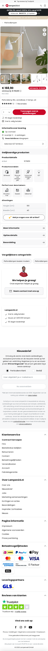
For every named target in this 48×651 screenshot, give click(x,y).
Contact (6, 456)
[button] (5, 79)
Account (6, 468)
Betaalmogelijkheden (11, 460)
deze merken (32, 395)
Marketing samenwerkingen (14, 497)
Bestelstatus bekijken (11, 448)
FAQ (4, 444)
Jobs (4, 493)
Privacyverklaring (10, 538)
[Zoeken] (41, 5)
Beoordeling (9, 242)
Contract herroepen (12, 440)
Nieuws (5, 513)
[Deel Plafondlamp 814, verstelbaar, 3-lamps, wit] (44, 34)
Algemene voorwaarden (13, 530)
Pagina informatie (13, 521)
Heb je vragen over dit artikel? (26, 217)
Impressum (7, 526)
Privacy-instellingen (10, 632)
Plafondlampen (10, 23)
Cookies (5, 534)
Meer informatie (11, 228)
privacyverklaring (25, 424)
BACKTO (23, 13)
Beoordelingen (8, 505)
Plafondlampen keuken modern (17, 261)
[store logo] (14, 5)
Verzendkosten (9, 464)
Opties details (10, 235)
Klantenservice (11, 434)
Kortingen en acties (11, 501)
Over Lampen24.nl (13, 479)
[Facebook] (17, 627)
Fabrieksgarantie (9, 472)
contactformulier (19, 421)
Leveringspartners (13, 580)
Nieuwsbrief (7, 489)
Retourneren (8, 452)
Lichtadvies (17, 509)
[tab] (24, 453)
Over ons (6, 485)
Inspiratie (6, 509)
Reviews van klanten (14, 595)
